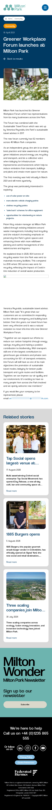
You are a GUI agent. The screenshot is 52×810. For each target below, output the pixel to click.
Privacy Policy (26, 757)
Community (19, 19)
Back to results (15, 58)
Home (10, 19)
